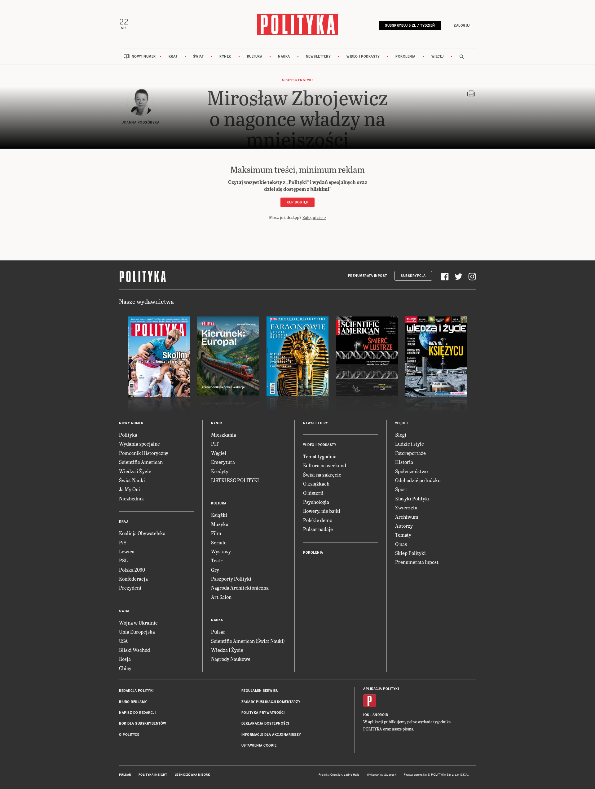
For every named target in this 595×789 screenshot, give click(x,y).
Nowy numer (144, 56)
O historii (313, 492)
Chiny (125, 668)
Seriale (219, 542)
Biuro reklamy (133, 702)
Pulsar (218, 631)
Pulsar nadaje (318, 529)
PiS (122, 542)
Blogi (400, 434)
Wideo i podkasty (363, 56)
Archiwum (406, 516)
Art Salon (221, 596)
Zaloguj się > (314, 217)
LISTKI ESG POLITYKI (235, 480)
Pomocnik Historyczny (143, 452)
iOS (366, 715)
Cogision (336, 775)
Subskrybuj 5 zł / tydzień (410, 26)
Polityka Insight (153, 775)
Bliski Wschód (134, 649)
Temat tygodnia (320, 456)
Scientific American (141, 461)
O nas (401, 543)
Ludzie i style (409, 443)
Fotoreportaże (410, 452)
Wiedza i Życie (135, 471)
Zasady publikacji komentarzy (271, 702)
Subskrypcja (413, 276)
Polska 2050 (132, 569)
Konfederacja (133, 578)
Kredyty (219, 471)
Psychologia (316, 501)
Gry (215, 569)
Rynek (225, 56)
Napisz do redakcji (137, 713)
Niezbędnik (131, 498)
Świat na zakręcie (322, 474)
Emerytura (223, 461)
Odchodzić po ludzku (418, 480)
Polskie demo (317, 520)
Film (216, 533)
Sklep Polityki (410, 552)
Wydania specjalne (139, 443)
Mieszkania (223, 434)
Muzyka (219, 524)
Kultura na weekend (324, 465)
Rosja (125, 658)
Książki (219, 514)
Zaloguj (462, 26)
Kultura (254, 56)
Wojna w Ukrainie (138, 622)
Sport (401, 489)
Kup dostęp (297, 202)
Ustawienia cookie (259, 745)
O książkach (316, 483)
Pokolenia (405, 56)
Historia (404, 461)
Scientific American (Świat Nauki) (248, 640)
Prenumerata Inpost (367, 276)
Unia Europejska (137, 631)
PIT (215, 443)
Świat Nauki (132, 480)
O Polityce (129, 735)
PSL (123, 560)
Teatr (217, 560)
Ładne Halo (351, 775)
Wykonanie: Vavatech (382, 775)
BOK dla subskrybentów (142, 723)
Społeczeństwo (297, 80)
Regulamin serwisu (260, 691)
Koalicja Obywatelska (142, 533)
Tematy (403, 534)
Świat (198, 56)
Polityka (128, 434)
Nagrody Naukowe (230, 658)
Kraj (173, 56)
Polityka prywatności (263, 713)
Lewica (126, 551)
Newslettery (318, 56)
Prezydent (130, 587)
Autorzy (404, 525)
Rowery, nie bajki (321, 510)
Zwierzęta (406, 507)
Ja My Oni (129, 489)
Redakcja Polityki (136, 691)
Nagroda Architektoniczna (240, 587)
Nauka (284, 56)
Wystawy (221, 551)
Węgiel (218, 452)
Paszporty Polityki (231, 578)
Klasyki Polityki (412, 498)
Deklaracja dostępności (265, 723)
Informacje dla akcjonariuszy (271, 735)
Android (380, 715)
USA (123, 640)
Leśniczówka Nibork (192, 775)
